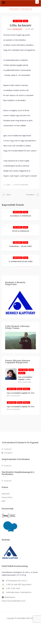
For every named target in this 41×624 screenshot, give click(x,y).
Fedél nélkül (20, 9)
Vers (25, 21)
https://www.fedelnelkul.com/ (14, 601)
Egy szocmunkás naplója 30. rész (21, 406)
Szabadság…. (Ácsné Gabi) (20, 246)
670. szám (23, 370)
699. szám (11, 402)
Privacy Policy (7, 497)
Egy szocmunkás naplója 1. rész (25, 378)
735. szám (17, 21)
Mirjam (21, 373)
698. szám (11, 389)
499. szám (18, 258)
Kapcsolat (6, 494)
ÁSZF (3, 501)
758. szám (17, 212)
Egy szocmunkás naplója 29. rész (21, 393)
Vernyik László (17, 29)
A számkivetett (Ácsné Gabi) (20, 261)
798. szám (17, 242)
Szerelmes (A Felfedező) (20, 216)
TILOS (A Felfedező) (20, 231)
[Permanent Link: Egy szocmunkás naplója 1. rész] (11, 374)
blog (31, 370)
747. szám (17, 227)
